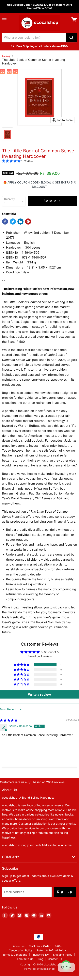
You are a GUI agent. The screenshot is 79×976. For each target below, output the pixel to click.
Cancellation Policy (20, 950)
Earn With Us (25, 959)
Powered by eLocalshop (39, 968)
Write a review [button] (39, 694)
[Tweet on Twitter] (13, 221)
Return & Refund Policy (51, 950)
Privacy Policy (40, 954)
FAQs (58, 946)
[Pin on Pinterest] (28, 221)
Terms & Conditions (15, 954)
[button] (11, 161)
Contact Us (55, 959)
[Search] (71, 37)
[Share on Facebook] (5, 221)
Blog (40, 959)
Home (6, 56)
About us (19, 946)
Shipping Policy (62, 954)
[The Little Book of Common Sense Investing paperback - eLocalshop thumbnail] (7, 134)
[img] (8, 720)
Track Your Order (39, 946)
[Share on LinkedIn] (20, 221)
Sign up (65, 892)
